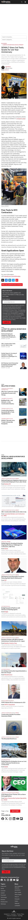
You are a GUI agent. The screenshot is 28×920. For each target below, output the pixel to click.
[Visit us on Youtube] (17, 818)
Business (4, 43)
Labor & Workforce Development (13, 44)
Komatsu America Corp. (10, 643)
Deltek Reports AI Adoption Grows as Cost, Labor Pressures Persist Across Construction (14, 763)
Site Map (20, 915)
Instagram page (20, 118)
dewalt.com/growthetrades (12, 276)
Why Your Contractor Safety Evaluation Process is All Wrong (9, 393)
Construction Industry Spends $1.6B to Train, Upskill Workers (7, 412)
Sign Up (6, 322)
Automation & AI (5, 606)
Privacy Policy (12, 319)
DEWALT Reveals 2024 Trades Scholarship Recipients (8, 422)
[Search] (21, 2)
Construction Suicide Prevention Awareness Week (10, 715)
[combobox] (14, 37)
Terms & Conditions (12, 915)
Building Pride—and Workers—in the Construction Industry (7, 402)
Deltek (6, 548)
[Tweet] (13, 280)
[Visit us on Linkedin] (14, 818)
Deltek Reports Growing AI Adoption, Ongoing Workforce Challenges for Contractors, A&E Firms (9, 355)
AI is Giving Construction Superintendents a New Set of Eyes (14, 671)
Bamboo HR (7, 484)
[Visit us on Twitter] (6, 818)
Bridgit (6, 611)
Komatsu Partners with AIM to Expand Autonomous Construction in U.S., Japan (13, 640)
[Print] (2, 280)
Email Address (6, 299)
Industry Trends (5, 541)
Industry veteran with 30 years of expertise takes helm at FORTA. (12, 707)
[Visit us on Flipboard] (21, 818)
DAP (5, 580)
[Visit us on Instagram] (10, 818)
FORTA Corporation (9, 704)
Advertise (13, 914)
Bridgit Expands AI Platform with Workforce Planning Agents (10, 608)
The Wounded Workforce (9, 738)
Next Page (15, 811)
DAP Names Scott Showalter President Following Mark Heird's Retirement (9, 364)
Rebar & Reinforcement (7, 700)
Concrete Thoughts (6, 398)
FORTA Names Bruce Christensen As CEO (13, 702)
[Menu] (25, 2)
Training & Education (7, 408)
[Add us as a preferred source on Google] (16, 280)
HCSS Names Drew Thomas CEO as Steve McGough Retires (13, 795)
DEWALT (6, 70)
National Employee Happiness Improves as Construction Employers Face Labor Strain (8, 335)
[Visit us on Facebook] (2, 818)
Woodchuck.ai (8, 674)
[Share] (6, 280)
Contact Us (7, 914)
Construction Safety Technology (7, 389)
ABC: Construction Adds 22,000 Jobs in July (8, 344)
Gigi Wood (8, 66)
